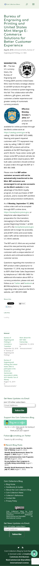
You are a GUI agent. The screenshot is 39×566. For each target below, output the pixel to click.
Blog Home (10, 484)
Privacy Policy (11, 501)
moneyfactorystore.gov (24, 227)
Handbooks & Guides (14, 487)
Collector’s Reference (14, 495)
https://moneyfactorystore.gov (16, 212)
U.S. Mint (23, 53)
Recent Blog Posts (14, 445)
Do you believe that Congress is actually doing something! (17, 462)
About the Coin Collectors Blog (18, 490)
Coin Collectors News (14, 492)
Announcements (20, 50)
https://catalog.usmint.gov (14, 132)
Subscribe (19, 410)
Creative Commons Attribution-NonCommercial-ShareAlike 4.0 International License (19, 515)
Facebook (28, 283)
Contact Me (10, 498)
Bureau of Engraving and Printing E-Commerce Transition (9, 342)
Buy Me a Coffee (10, 427)
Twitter (17, 283)
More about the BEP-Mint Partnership (25, 340)
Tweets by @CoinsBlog (13, 439)
